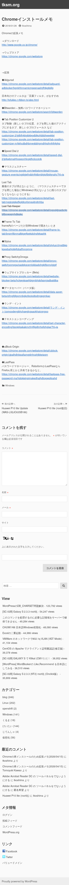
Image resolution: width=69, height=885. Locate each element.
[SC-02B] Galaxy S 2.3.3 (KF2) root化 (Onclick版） (30, 674)
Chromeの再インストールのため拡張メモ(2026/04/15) (32, 756)
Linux (5, 703)
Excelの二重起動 (11, 633)
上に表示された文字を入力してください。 (23, 546)
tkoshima (26, 25)
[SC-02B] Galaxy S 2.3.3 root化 (19, 611)
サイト (5, 522)
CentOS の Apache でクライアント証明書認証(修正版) (32, 648)
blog (4, 697)
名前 (5, 492)
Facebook (11, 851)
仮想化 (6, 737)
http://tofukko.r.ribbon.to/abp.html (20, 100)
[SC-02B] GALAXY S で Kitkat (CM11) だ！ (26, 658)
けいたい (7, 726)
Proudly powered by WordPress (19, 881)
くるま (6, 720)
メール (6, 507)
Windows (10, 385)
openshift (7, 708)
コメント (7, 448)
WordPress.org (10, 832)
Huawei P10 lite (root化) (15, 795)
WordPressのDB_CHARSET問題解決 (23, 606)
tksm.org (11, 4)
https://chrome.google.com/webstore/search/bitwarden (32, 112)
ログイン (7, 814)
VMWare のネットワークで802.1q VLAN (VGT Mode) (32, 638)
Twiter (9, 857)
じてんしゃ (8, 731)
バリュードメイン (12, 862)
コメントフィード (12, 826)
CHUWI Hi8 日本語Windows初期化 (21, 627)
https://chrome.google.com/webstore (22, 56)
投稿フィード (9, 820)
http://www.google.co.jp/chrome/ (20, 44)
